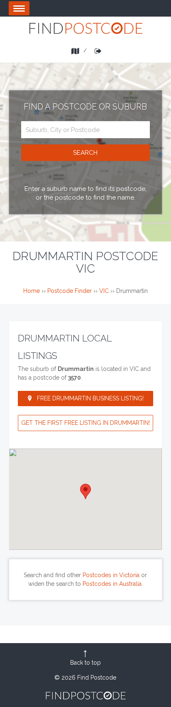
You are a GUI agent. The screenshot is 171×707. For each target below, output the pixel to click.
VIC (104, 291)
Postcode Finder (69, 291)
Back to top (85, 662)
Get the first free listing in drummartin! (85, 422)
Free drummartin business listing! (90, 398)
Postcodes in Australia (112, 583)
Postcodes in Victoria (111, 575)
